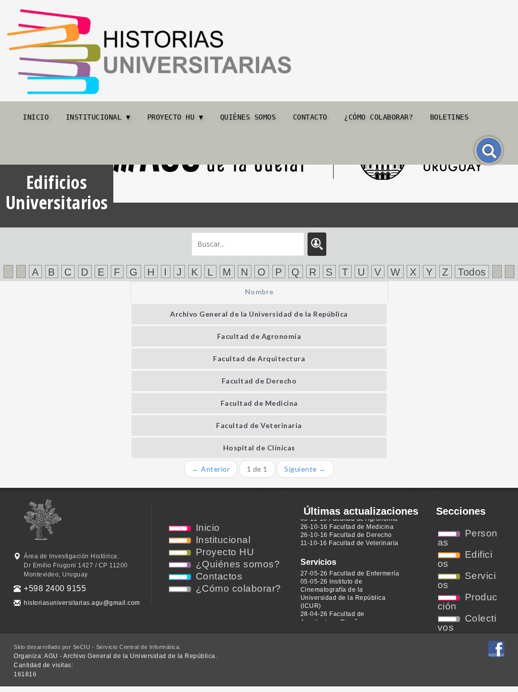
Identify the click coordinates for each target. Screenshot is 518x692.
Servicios (467, 580)
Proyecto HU (225, 552)
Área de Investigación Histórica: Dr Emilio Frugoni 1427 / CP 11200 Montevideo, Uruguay (76, 565)
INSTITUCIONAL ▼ (98, 117)
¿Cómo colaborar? (378, 117)
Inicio (36, 117)
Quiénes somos (248, 117)
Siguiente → (305, 469)
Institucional (223, 539)
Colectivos (467, 623)
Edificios (465, 559)
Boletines (449, 117)
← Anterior (211, 469)
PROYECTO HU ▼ (175, 117)
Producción (468, 601)
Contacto (310, 117)
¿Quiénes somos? (238, 564)
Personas (468, 538)
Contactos (219, 576)
